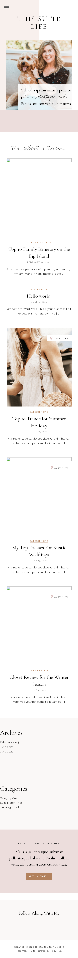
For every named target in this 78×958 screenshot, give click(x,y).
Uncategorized (39, 290)
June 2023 (6, 746)
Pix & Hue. (56, 950)
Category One (39, 412)
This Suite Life (39, 23)
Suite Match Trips (39, 243)
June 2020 (7, 751)
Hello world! (39, 296)
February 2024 (9, 742)
